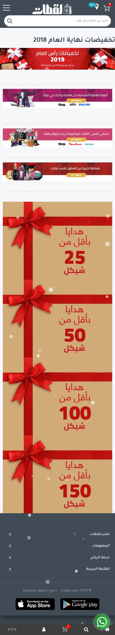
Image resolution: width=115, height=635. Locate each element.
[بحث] (9, 20)
